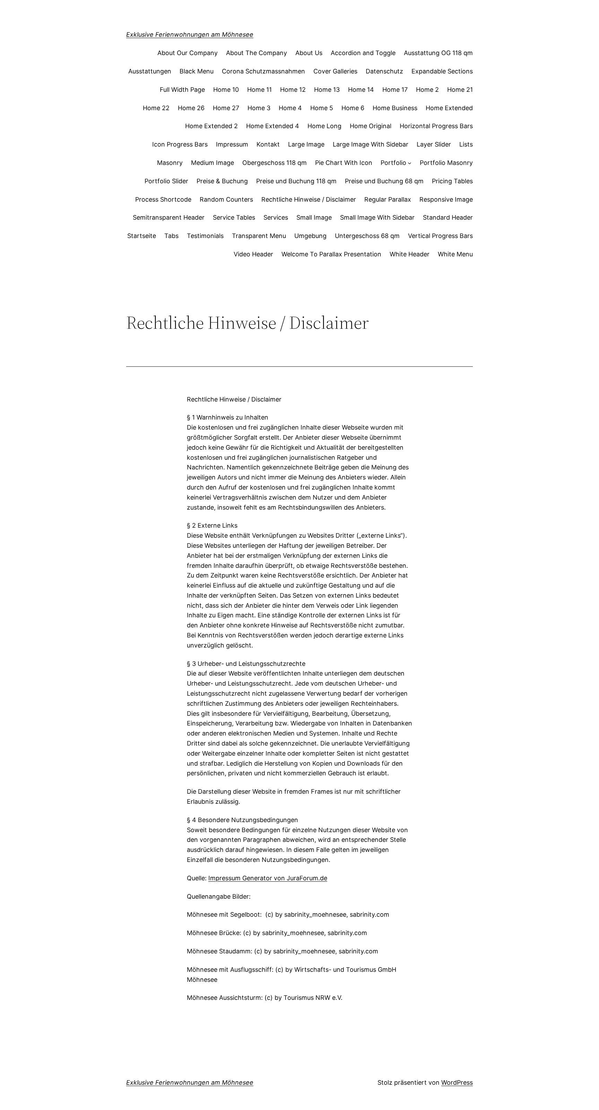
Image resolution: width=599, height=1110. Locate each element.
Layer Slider (434, 144)
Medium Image (212, 162)
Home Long (324, 126)
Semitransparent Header (169, 217)
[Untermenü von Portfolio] (409, 163)
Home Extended (449, 108)
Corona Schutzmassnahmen (263, 71)
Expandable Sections (442, 71)
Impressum (232, 144)
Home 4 (290, 108)
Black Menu (197, 71)
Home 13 (327, 89)
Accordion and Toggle (363, 52)
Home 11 (259, 89)
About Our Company (187, 52)
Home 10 (226, 89)
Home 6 (352, 108)
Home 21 (460, 89)
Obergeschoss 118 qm (274, 162)
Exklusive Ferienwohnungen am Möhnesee (189, 34)
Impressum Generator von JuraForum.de (267, 878)
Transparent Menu (259, 235)
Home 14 (361, 89)
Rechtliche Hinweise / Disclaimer (308, 199)
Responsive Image (446, 199)
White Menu (455, 254)
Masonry (170, 162)
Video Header (253, 254)
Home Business (395, 108)
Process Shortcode (163, 199)
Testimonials (205, 235)
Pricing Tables (452, 181)
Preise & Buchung (222, 181)
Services (275, 217)
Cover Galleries (335, 71)
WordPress (457, 1082)
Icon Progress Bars (180, 144)
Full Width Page (182, 89)
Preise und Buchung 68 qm (384, 181)
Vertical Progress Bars (440, 235)
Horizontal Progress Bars (436, 126)
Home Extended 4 (272, 126)
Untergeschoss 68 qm (367, 235)
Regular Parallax (387, 199)
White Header (409, 254)
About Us (308, 52)
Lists (466, 144)
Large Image (306, 144)
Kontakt (268, 144)
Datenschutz (384, 71)
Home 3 (259, 108)
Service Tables (234, 217)
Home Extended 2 (211, 126)
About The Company (256, 52)
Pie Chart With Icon (343, 162)
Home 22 (156, 108)
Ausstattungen (149, 71)
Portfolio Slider (166, 181)
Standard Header (448, 217)
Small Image (314, 217)
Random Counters (226, 199)
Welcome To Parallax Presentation (331, 254)
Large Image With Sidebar (370, 144)
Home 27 (226, 108)
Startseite (141, 235)
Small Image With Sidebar (377, 217)
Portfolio (393, 162)
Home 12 (293, 89)
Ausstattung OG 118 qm (438, 52)
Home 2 (427, 89)
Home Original (370, 126)
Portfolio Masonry (446, 162)
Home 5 (321, 108)
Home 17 (395, 89)
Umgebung (310, 235)
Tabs (171, 235)
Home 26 (191, 108)
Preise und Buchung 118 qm (296, 181)
